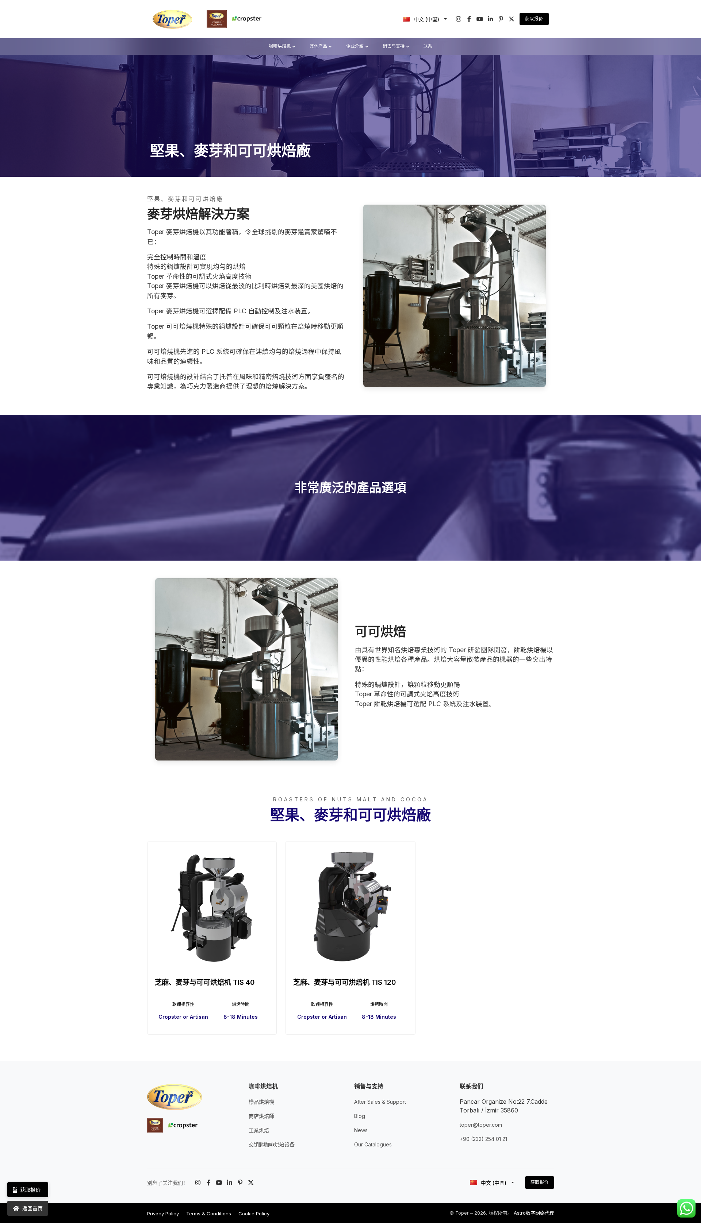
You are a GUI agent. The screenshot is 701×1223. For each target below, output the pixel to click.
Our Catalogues (373, 1144)
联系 (428, 46)
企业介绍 (355, 46)
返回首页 (32, 1208)
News (361, 1130)
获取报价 (534, 19)
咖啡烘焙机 (280, 46)
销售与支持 (394, 46)
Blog (359, 1116)
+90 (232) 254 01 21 (483, 1139)
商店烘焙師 (261, 1116)
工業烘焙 (259, 1130)
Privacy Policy (163, 1213)
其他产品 (318, 46)
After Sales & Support (380, 1102)
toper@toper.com (481, 1125)
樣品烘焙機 (261, 1102)
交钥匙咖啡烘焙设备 (272, 1144)
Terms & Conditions (208, 1213)
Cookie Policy (253, 1213)
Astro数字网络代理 (534, 1213)
